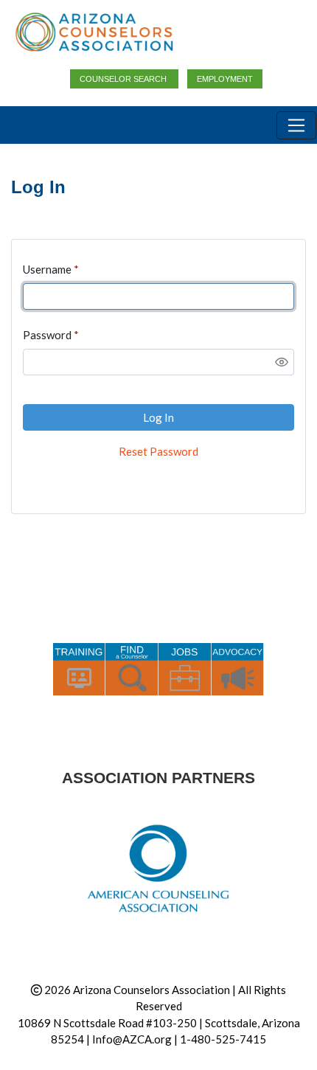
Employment (225, 78)
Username (47, 269)
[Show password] (281, 362)
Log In (158, 417)
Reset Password (158, 451)
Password (47, 334)
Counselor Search (124, 78)
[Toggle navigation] (296, 125)
